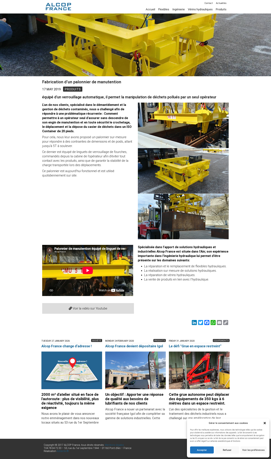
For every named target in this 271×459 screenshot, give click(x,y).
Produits (221, 9)
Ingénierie (178, 9)
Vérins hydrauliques (200, 9)
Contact (209, 3)
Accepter (202, 450)
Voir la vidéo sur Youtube (89, 308)
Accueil (150, 9)
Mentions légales (114, 444)
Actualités (221, 3)
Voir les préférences (253, 450)
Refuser (227, 450)
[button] (264, 423)
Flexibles (163, 9)
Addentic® (63, 451)
